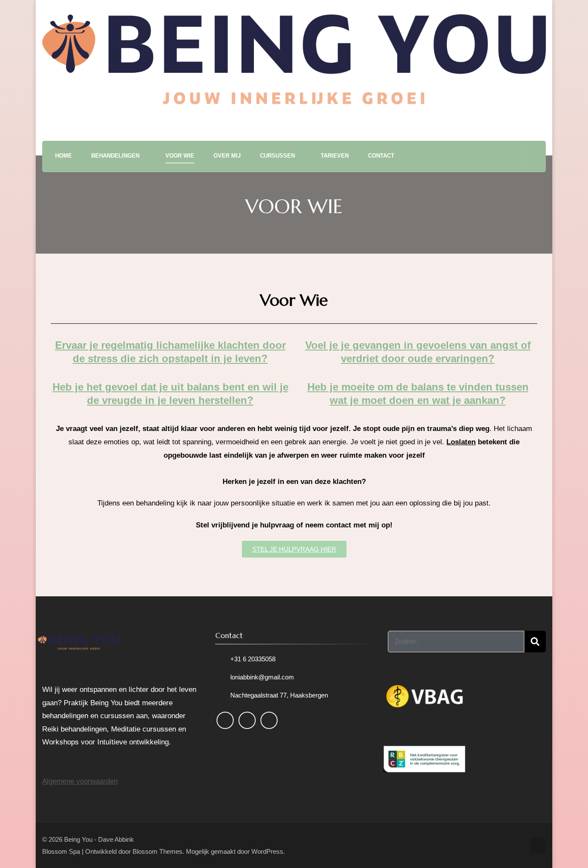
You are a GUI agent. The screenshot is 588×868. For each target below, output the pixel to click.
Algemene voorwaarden (80, 781)
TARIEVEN (335, 155)
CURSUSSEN (277, 155)
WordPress (267, 851)
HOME (63, 155)
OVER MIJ (227, 155)
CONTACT (381, 155)
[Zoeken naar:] (456, 641)
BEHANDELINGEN (115, 155)
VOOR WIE (179, 155)
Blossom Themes (158, 851)
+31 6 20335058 (252, 659)
